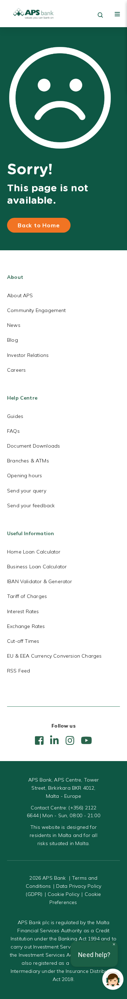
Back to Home (39, 225)
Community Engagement (36, 310)
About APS (20, 295)
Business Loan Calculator (37, 566)
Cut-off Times (23, 641)
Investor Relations (28, 355)
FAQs (13, 431)
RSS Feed (18, 671)
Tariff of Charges (27, 596)
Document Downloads (33, 446)
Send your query (26, 490)
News (13, 325)
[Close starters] (113, 944)
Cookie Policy (63, 894)
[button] (112, 979)
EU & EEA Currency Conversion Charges (54, 656)
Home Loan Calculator (34, 552)
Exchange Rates (26, 626)
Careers (16, 370)
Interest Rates (23, 611)
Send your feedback (31, 505)
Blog (12, 340)
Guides (15, 416)
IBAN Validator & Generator (39, 581)
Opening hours (24, 475)
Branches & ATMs (28, 460)
